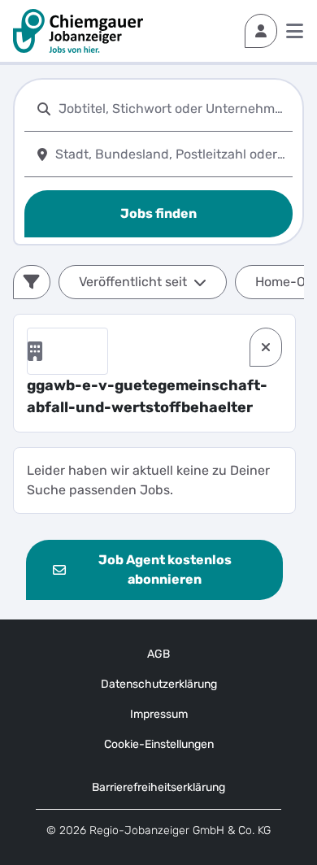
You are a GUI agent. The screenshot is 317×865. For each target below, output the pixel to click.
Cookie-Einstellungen (159, 744)
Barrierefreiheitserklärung (158, 787)
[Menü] (294, 30)
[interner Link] (78, 31)
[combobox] (172, 109)
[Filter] (31, 282)
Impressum (159, 714)
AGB (158, 654)
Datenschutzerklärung (159, 684)
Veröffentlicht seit (133, 281)
